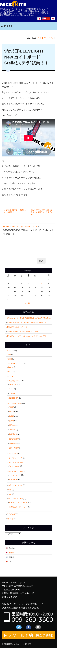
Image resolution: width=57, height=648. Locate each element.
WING (10, 359)
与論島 (11, 407)
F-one (11, 389)
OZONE (12, 393)
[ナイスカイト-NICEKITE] (13, 6)
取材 (10, 490)
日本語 (11, 553)
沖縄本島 (12, 430)
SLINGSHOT (13, 398)
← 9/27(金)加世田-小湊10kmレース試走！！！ (15, 211)
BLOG (9, 351)
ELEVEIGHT (11, 514)
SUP (9, 354)
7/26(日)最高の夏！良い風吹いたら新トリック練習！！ (27, 322)
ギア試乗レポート (14, 381)
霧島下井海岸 (14, 448)
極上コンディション (15, 499)
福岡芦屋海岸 (14, 439)
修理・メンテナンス (15, 485)
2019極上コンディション (18, 507)
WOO (10, 372)
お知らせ (10, 519)
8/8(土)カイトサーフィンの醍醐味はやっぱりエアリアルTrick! (29, 318)
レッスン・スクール (15, 471)
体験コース (13, 480)
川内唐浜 (12, 425)
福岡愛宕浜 (13, 434)
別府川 (11, 412)
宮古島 (11, 421)
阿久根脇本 (13, 443)
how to (10, 367)
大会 (10, 494)
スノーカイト (13, 453)
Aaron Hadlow (14, 466)
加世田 (11, 416)
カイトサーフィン (45, 38)
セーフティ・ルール (15, 458)
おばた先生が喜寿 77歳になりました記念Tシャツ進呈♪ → (41, 212)
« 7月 (27, 303)
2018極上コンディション (18, 502)
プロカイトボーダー (15, 462)
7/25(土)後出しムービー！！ (18, 327)
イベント (11, 376)
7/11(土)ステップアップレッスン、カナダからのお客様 (26, 336)
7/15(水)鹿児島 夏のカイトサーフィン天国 (22, 332)
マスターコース (14, 475)
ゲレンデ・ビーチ (14, 403)
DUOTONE (13, 384)
